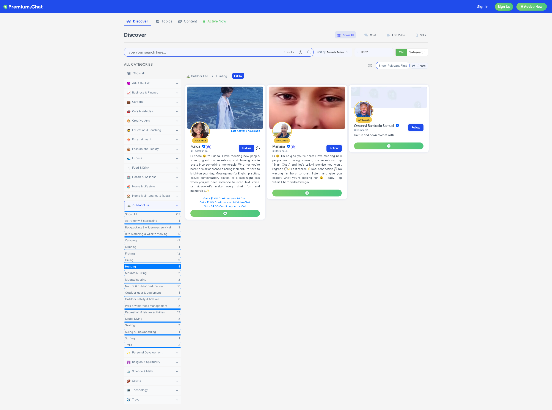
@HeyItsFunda (199, 150)
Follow (238, 75)
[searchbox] (380, 52)
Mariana (279, 146)
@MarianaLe (279, 150)
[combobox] (373, 52)
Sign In (482, 7)
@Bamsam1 (361, 129)
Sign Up (504, 7)
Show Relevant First (393, 65)
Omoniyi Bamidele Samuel (374, 126)
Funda (195, 146)
